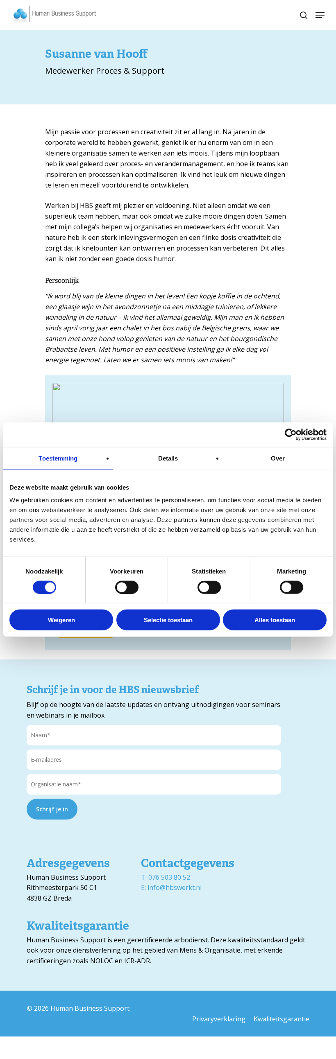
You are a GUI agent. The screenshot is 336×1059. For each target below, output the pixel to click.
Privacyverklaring (218, 1018)
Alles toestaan (274, 619)
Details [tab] (168, 457)
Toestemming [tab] (58, 457)
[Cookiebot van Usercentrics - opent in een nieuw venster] (291, 434)
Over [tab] (278, 457)
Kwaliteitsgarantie (281, 1018)
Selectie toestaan (168, 619)
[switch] (126, 587)
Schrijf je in (52, 809)
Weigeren (61, 619)
